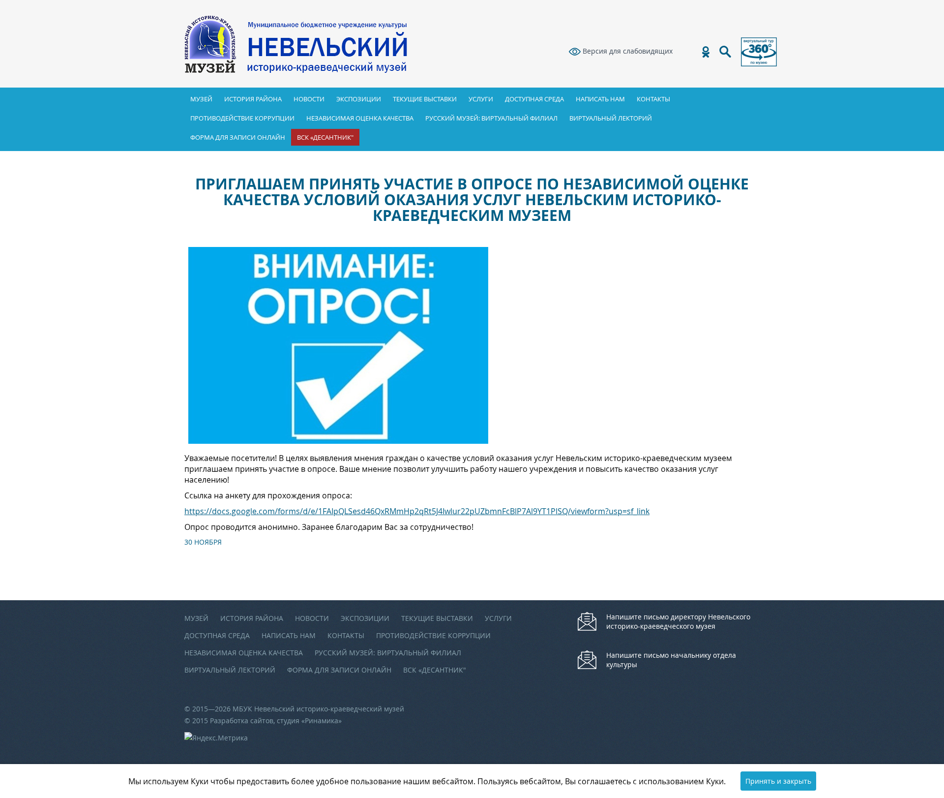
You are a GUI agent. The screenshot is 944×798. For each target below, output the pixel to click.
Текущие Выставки (425, 98)
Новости (309, 98)
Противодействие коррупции (242, 118)
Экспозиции (358, 98)
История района (253, 98)
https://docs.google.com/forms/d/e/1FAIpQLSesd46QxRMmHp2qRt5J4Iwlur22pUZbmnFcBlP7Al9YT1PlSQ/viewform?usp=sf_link (416, 511)
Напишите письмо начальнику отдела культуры (671, 659)
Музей (201, 98)
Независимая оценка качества (359, 118)
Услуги (481, 98)
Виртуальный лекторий (610, 118)
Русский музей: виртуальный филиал (491, 118)
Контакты (653, 98)
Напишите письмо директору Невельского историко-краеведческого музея (678, 621)
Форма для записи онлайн (237, 137)
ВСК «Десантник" (325, 137)
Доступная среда (534, 98)
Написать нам (600, 98)
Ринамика (321, 720)
